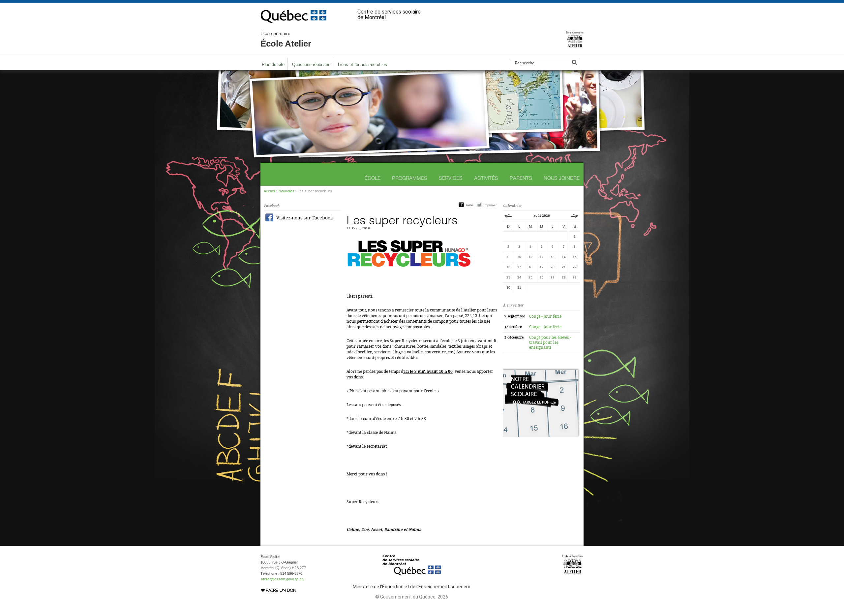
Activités (486, 178)
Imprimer (490, 205)
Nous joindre (562, 178)
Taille (469, 205)
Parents (521, 178)
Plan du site (273, 64)
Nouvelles (286, 191)
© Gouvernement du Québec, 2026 (411, 596)
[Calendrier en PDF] (541, 435)
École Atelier (285, 40)
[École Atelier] (575, 46)
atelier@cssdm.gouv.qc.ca (282, 579)
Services (451, 178)
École (372, 178)
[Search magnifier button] (574, 62)
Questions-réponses (311, 64)
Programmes (409, 178)
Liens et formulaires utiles (362, 64)
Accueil (269, 191)
